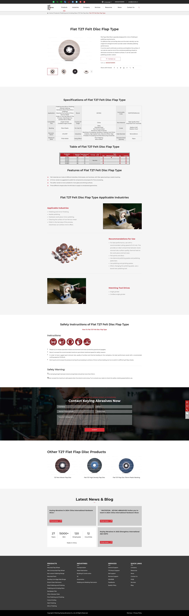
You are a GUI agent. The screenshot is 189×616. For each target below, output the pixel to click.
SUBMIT (94, 430)
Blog (132, 585)
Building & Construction (84, 573)
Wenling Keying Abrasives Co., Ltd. (65, 613)
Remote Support (113, 576)
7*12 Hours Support (114, 570)
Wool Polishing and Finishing (56, 585)
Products (64, 7)
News (120, 7)
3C (77, 576)
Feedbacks (111, 582)
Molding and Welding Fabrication (87, 582)
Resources (108, 7)
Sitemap (129, 613)
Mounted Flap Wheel (53, 567)
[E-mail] (187, 406)
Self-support (112, 573)
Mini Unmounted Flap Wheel (56, 570)
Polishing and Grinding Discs (68, 13)
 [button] (91, 71)
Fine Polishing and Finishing (55, 597)
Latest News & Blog (94, 500)
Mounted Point (51, 576)
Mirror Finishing (52, 606)
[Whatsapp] (187, 402)
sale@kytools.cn (133, 2)
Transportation (81, 567)
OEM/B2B (111, 579)
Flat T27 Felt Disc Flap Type (97, 13)
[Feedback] (187, 417)
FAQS (132, 579)
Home (51, 13)
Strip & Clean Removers (54, 582)
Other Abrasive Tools (53, 594)
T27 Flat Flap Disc (83, 13)
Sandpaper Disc (52, 591)
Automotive (80, 579)
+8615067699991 (119, 2)
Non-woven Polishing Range (55, 573)
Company (86, 7)
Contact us (110, 59)
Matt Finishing (51, 603)
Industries (75, 7)
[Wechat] (187, 413)
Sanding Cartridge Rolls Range (56, 579)
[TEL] (187, 409)
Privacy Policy (137, 613)
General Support (113, 567)
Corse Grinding (51, 600)
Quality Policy (112, 585)
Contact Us (130, 7)
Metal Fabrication (82, 570)
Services (97, 7)
